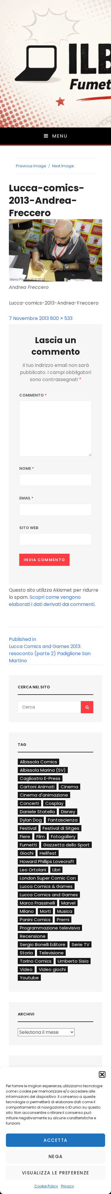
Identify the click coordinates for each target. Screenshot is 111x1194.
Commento (33, 395)
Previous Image (31, 166)
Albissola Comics (38, 762)
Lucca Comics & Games (46, 886)
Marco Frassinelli (37, 903)
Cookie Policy (46, 1186)
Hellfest (48, 853)
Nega (56, 1156)
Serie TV (80, 944)
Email (26, 498)
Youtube (29, 978)
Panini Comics (35, 919)
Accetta (55, 1140)
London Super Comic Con (48, 878)
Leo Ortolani (33, 870)
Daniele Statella (37, 811)
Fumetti (28, 845)
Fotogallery (63, 836)
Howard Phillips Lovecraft (47, 861)
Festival (28, 828)
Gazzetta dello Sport (66, 845)
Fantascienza (63, 820)
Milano (27, 911)
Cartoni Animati (37, 787)
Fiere (25, 836)
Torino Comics (36, 961)
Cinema (69, 787)
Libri (56, 870)
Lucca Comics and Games (49, 894)
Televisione (51, 953)
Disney (68, 811)
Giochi (26, 853)
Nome (26, 468)
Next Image (63, 166)
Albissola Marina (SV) (43, 770)
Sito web (28, 528)
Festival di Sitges (61, 828)
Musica (64, 911)
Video (26, 969)
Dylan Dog (31, 820)
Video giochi (52, 969)
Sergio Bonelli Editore (42, 944)
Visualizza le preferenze (55, 1173)
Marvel (68, 903)
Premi (63, 919)
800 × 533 (61, 318)
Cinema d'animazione (44, 795)
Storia (26, 953)
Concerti (29, 803)
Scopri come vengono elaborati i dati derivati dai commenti (51, 601)
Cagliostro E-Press (40, 778)
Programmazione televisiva (50, 928)
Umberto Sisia (73, 961)
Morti (45, 911)
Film (40, 836)
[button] (102, 1074)
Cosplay (54, 803)
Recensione (33, 936)
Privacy (67, 1186)
